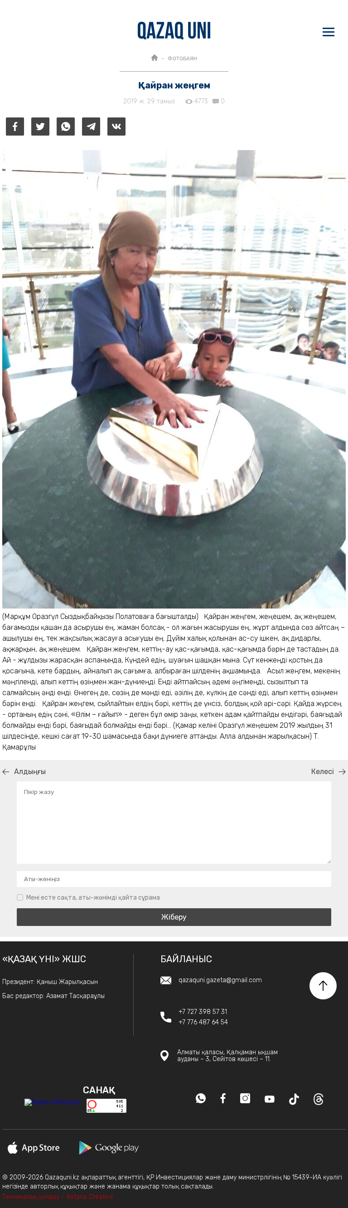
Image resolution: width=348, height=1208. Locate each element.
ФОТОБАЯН (182, 58)
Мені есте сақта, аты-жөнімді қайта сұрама (93, 897)
